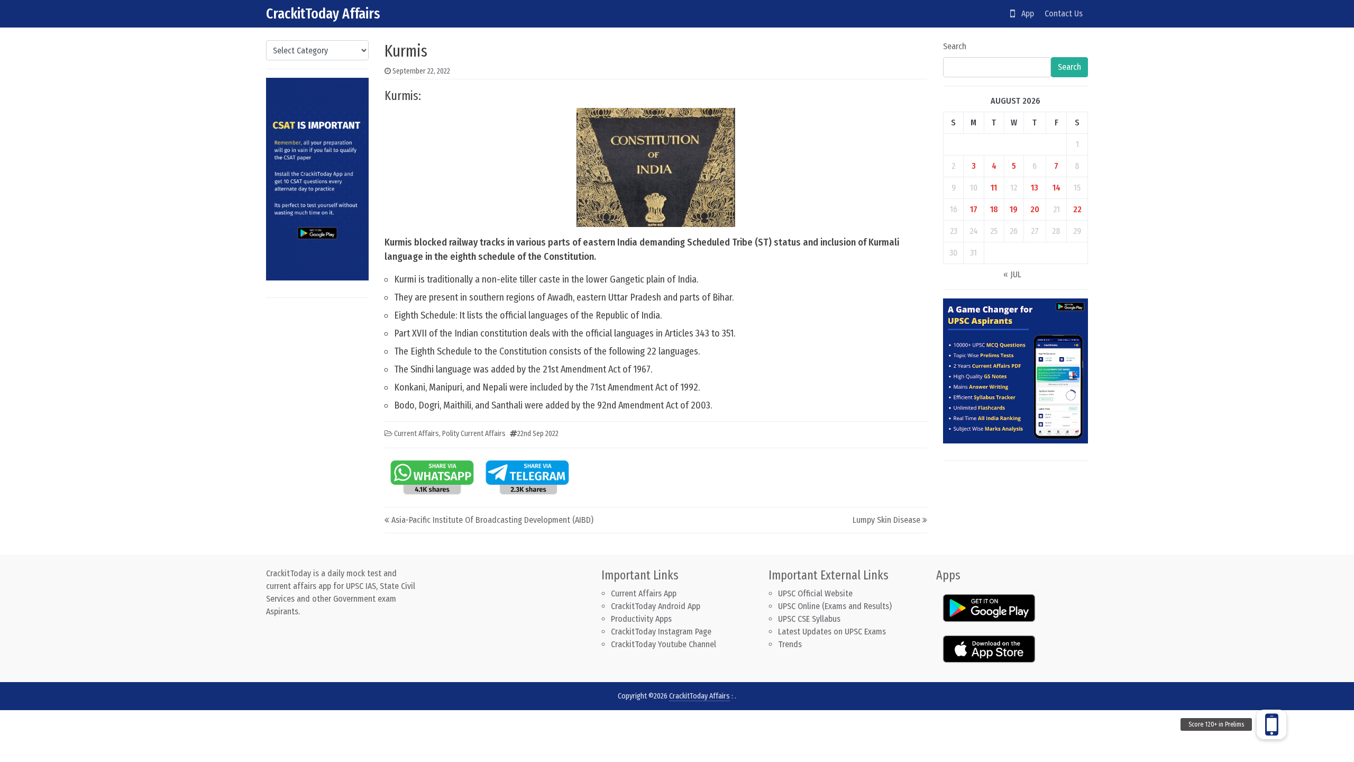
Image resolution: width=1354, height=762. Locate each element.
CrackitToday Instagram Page (661, 632)
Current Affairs (416, 433)
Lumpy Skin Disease (886, 520)
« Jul (1012, 274)
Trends (790, 644)
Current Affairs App (643, 593)
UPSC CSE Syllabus (810, 619)
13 (1034, 188)
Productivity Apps (641, 619)
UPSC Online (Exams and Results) (835, 606)
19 (1014, 209)
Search (954, 46)
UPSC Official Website (815, 593)
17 (973, 209)
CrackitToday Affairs (323, 13)
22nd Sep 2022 (538, 433)
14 (1056, 188)
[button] (1271, 724)
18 (994, 209)
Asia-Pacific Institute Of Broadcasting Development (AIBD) (492, 520)
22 (1077, 209)
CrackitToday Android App (655, 606)
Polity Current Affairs (474, 433)
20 (1034, 209)
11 (994, 188)
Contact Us (1064, 13)
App (1024, 13)
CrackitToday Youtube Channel (663, 644)
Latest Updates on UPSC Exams (832, 632)
